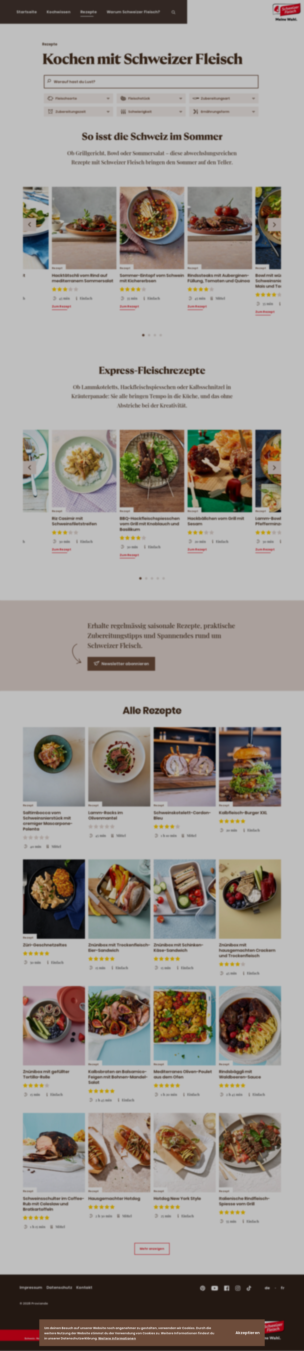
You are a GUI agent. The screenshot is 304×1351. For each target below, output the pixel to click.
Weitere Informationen (117, 1338)
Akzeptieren (248, 1332)
